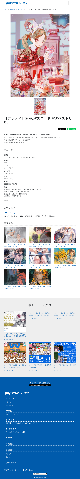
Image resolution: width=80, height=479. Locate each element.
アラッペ (20, 9)
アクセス (8, 454)
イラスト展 (9, 405)
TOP (6, 9)
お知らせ (8, 402)
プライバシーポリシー (13, 470)
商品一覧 (12, 9)
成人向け (8, 457)
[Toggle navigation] (71, 3)
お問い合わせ (11, 463)
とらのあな (11, 213)
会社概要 (9, 450)
